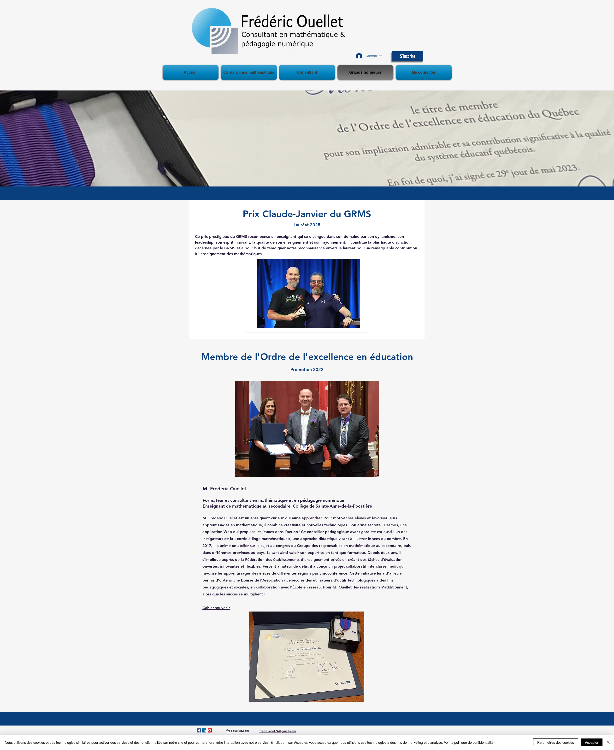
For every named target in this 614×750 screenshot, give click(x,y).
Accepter (591, 742)
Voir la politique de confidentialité (469, 742)
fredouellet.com (237, 730)
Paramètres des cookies (555, 742)
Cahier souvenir (216, 608)
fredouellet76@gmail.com (278, 731)
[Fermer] (608, 742)
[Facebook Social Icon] (199, 730)
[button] (407, 56)
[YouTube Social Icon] (210, 730)
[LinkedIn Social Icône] (204, 730)
